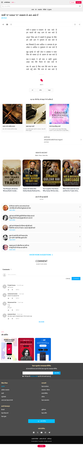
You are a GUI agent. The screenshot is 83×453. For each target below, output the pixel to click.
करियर (43, 396)
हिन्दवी (2, 409)
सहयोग (3, 386)
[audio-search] (80, 6)
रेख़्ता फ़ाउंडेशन (45, 386)
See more (41, 321)
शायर (33, 9)
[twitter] (37, 432)
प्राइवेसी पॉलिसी (35, 438)
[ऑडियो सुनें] (3, 24)
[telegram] (49, 432)
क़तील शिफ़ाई (4, 18)
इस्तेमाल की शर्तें (42, 438)
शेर (36, 9)
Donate (72, 2)
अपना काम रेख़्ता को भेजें (7, 400)
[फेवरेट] (75, 24)
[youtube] (41, 432)
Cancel (68, 278)
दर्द (32, 90)
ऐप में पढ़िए (41, 446)
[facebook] (33, 432)
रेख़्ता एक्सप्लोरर (45, 400)
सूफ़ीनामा (44, 409)
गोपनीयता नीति (33, 376)
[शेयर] (79, 24)
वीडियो (44, 9)
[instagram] (45, 432)
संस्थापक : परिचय (46, 389)
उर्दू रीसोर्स (3, 396)
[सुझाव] (11, 24)
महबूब (49, 90)
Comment (76, 278)
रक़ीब (40, 90)
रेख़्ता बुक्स (3, 416)
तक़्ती (2, 393)
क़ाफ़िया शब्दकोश (5, 389)
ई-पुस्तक (49, 9)
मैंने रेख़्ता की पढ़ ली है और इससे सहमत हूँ (37, 376)
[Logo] (7, 2)
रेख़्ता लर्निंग (44, 413)
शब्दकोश (40, 9)
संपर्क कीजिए (45, 393)
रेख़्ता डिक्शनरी (4, 413)
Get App (78, 2)
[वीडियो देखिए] (7, 24)
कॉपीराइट (49, 438)
